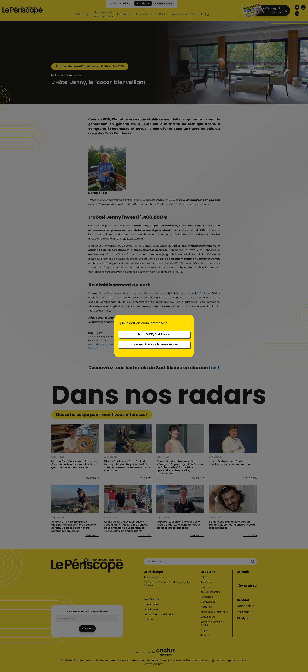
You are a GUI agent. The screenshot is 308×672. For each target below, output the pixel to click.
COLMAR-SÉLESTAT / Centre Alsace (154, 344)
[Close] (188, 323)
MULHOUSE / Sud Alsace (154, 334)
